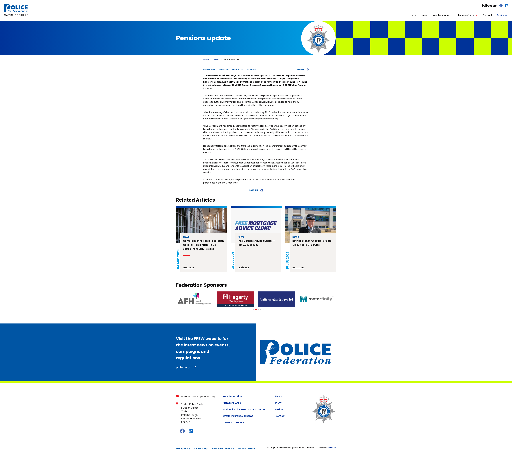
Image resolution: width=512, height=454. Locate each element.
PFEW (278, 402)
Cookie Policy (201, 448)
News (424, 15)
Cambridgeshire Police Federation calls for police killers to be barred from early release (203, 244)
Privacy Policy (183, 448)
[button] (253, 309)
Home (413, 15)
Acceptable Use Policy (223, 448)
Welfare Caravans (234, 422)
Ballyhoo (332, 448)
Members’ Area (466, 15)
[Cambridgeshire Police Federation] (16, 11)
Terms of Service (246, 448)
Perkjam (280, 409)
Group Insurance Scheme (238, 416)
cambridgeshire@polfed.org (198, 396)
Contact (487, 15)
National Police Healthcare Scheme (244, 409)
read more (188, 267)
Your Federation (441, 15)
